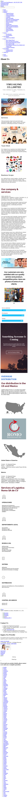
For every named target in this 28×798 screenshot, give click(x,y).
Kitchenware (8, 24)
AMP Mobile (13, 643)
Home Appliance (9, 21)
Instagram (3, 653)
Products (5, 12)
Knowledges (6, 48)
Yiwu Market (6, 36)
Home (4, 9)
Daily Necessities (9, 18)
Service (4, 32)
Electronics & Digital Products (12, 19)
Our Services (9, 34)
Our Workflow (9, 35)
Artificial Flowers (10, 13)
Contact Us (5, 52)
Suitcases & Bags (9, 30)
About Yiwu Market (10, 37)
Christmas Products (10, 15)
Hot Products (3, 643)
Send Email (3, 650)
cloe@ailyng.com (10, 629)
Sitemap (8, 643)
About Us (5, 10)
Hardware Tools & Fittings (11, 20)
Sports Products (9, 29)
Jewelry (7, 23)
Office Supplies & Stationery (12, 26)
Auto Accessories (9, 14)
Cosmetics (8, 17)
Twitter (2, 654)
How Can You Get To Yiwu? (12, 41)
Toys (7, 31)
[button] (14, 352)
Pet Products (8, 28)
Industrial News (9, 51)
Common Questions (10, 47)
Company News (9, 49)
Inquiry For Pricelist (5, 641)
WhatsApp (3, 652)
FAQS (4, 38)
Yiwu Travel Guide (10, 43)
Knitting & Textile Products (12, 25)
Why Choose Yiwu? (10, 40)
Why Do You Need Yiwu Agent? (13, 42)
